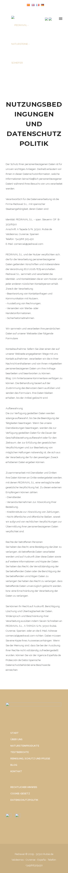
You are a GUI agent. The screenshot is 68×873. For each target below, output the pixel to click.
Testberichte (19, 752)
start (14, 733)
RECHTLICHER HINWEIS (23, 787)
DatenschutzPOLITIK (24, 799)
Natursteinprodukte (24, 745)
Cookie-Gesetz (20, 793)
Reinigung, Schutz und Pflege (30, 758)
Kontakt (16, 771)
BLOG (13, 764)
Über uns (16, 739)
